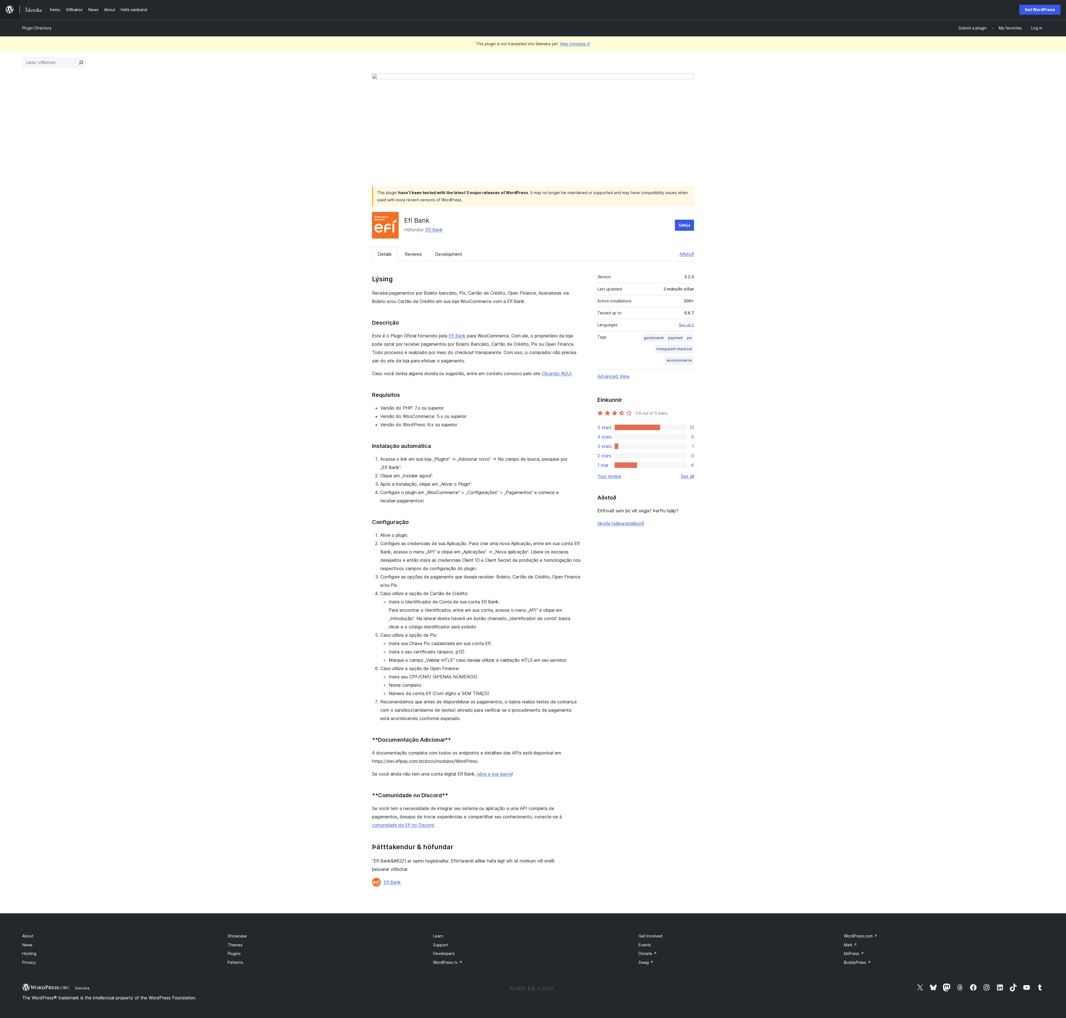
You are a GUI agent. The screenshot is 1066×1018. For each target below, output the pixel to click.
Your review (609, 476)
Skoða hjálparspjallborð (620, 523)
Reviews (413, 254)
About (27, 936)
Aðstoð (687, 254)
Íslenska (82, 988)
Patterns (235, 962)
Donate (647, 953)
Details (385, 254)
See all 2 (686, 325)
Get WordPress (1040, 9)
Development (448, 254)
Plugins (234, 953)
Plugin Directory (37, 28)
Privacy (29, 962)
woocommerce (679, 360)
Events (644, 944)
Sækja (684, 225)
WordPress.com (861, 936)
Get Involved (650, 936)
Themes (235, 944)
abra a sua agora (494, 774)
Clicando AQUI (557, 373)
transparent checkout (674, 349)
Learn (438, 936)
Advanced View (613, 376)
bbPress (854, 953)
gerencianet (654, 338)
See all (687, 476)
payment (675, 338)
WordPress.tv (447, 962)
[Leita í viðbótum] (81, 62)
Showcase (237, 936)
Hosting (29, 953)
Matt (850, 944)
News (27, 944)
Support (440, 944)
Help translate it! (575, 43)
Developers (444, 953)
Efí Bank (434, 229)
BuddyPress (857, 962)
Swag (645, 962)
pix (689, 338)
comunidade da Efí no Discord (403, 825)
